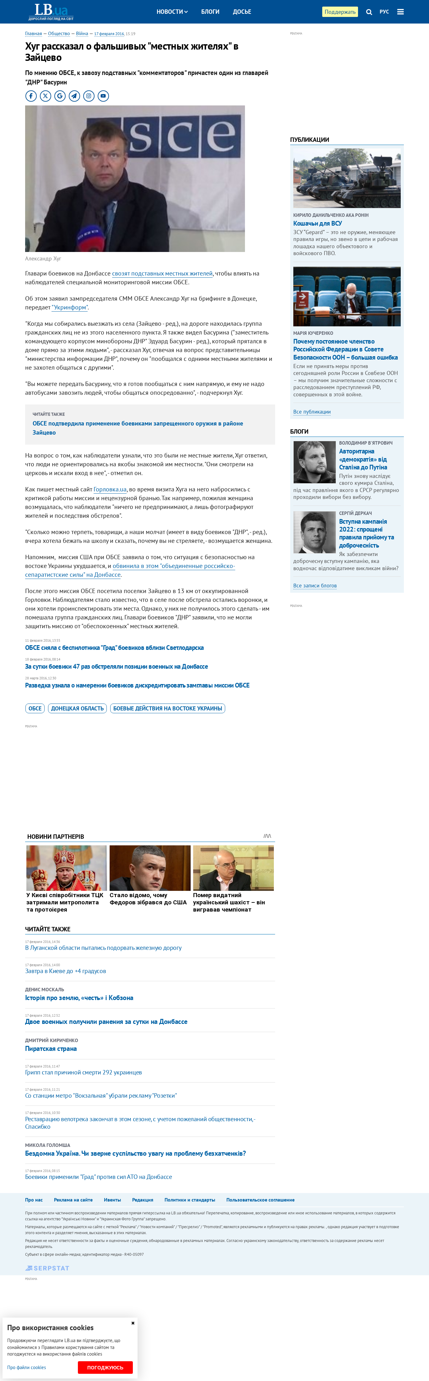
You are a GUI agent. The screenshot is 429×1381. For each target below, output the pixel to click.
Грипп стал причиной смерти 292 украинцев (83, 1072)
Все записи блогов (315, 585)
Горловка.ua (110, 489)
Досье (242, 11)
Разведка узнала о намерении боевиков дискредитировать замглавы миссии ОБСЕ (137, 685)
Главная (33, 33)
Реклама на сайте (73, 1199)
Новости (170, 11)
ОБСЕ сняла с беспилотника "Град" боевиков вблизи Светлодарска (114, 647)
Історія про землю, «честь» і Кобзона (79, 997)
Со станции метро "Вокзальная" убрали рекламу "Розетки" (101, 1095)
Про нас (34, 1199)
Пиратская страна (51, 1048)
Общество (59, 33)
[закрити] (132, 1323)
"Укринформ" (70, 307)
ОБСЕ (35, 708)
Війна (82, 33)
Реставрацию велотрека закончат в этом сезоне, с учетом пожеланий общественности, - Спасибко (140, 1123)
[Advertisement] (150, 774)
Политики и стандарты (190, 1199)
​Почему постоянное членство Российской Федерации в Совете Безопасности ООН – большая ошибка (345, 349)
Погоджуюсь (105, 1367)
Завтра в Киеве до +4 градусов (65, 971)
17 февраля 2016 (109, 33)
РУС (384, 11)
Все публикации (312, 411)
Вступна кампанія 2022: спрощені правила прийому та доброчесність (366, 533)
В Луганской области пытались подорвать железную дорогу (103, 948)
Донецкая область (77, 708)
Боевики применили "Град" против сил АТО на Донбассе (98, 1177)
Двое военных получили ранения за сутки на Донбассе (106, 1021)
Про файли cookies (26, 1367)
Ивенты (112, 1199)
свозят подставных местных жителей (162, 273)
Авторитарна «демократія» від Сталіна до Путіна (363, 459)
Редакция (142, 1199)
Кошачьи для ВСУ (317, 223)
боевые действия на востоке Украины (167, 708)
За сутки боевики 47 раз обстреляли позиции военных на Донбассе (116, 666)
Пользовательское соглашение (260, 1199)
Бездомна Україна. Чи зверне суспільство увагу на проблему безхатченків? (135, 1153)
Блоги (210, 11)
